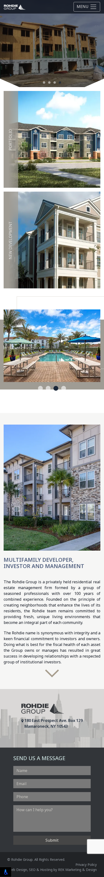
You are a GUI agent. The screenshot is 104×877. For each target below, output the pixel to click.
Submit (52, 840)
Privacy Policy (86, 864)
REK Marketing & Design (77, 869)
